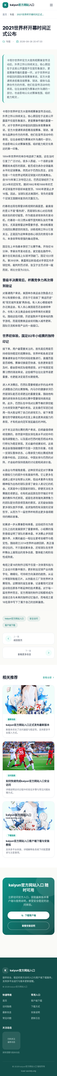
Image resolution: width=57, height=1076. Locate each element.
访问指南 (7, 1006)
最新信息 (7, 1012)
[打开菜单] (51, 5)
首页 (5, 14)
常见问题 (7, 1018)
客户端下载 (36, 1000)
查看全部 (47, 677)
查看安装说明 (28, 925)
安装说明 (35, 1012)
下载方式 (35, 1006)
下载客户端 (30, 915)
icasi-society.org (28, 1071)
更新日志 (35, 1018)
